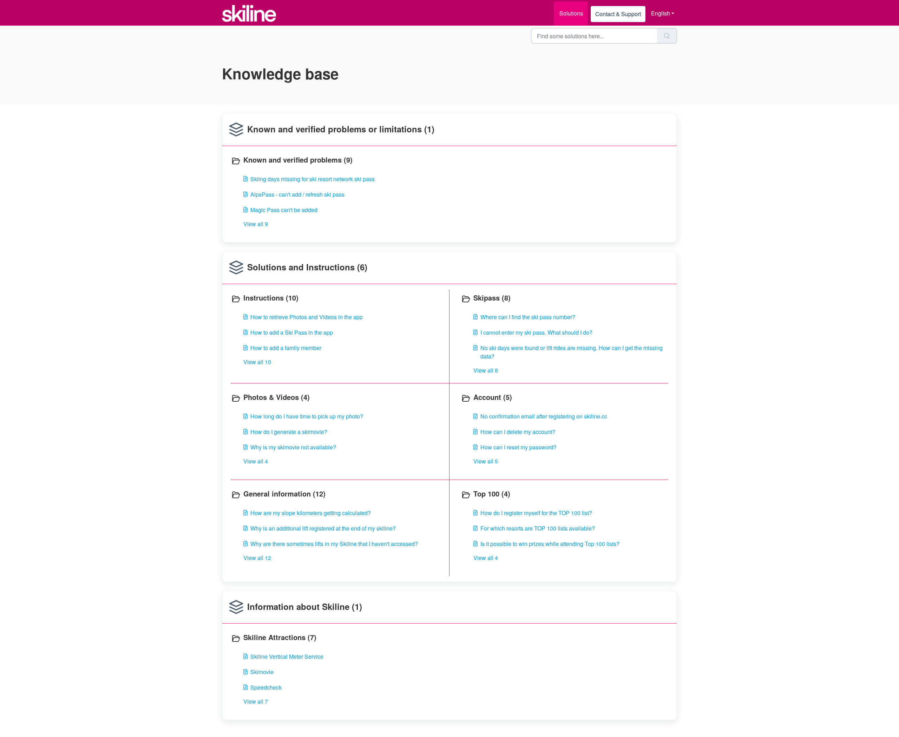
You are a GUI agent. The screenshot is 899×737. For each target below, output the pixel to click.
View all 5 (485, 461)
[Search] (667, 36)
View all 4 (255, 461)
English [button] (660, 13)
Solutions (571, 13)
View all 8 (485, 370)
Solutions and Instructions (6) (307, 267)
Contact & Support (618, 14)
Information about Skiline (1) (304, 606)
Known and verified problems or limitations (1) (340, 129)
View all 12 (257, 558)
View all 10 (257, 362)
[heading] (339, 160)
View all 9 (255, 224)
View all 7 (255, 701)
